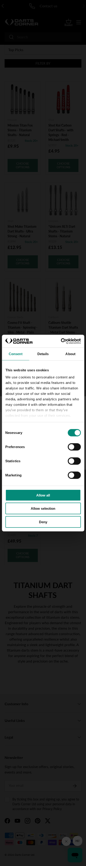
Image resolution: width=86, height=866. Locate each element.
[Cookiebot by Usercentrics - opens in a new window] (61, 341)
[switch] (74, 446)
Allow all (43, 495)
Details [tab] (43, 354)
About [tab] (70, 354)
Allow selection (43, 508)
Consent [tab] (15, 354)
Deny (43, 522)
